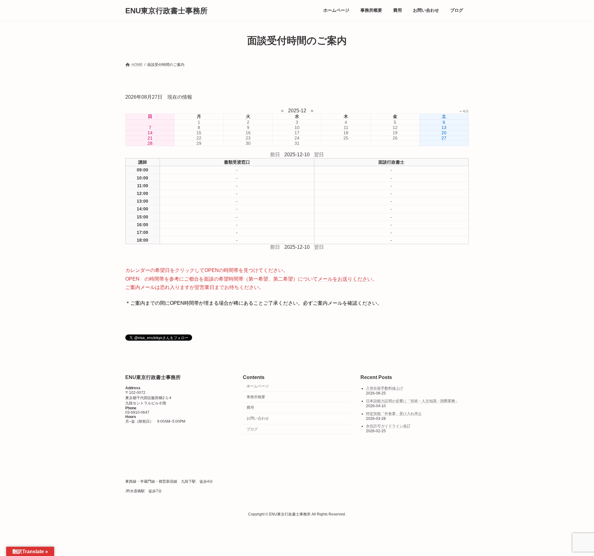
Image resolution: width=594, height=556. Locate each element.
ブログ (252, 429)
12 (395, 127)
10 (297, 127)
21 (150, 138)
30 (248, 143)
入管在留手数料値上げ (384, 388)
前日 (275, 154)
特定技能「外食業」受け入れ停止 (394, 414)
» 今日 (464, 111)
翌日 (319, 154)
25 (345, 138)
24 (297, 138)
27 (443, 138)
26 (395, 138)
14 (150, 132)
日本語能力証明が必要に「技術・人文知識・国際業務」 (412, 401)
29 (198, 143)
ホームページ (258, 386)
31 (297, 143)
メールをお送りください (345, 279)
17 (297, 132)
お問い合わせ (258, 418)
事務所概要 (256, 397)
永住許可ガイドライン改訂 (388, 426)
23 (248, 138)
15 (198, 132)
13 (443, 127)
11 (346, 127)
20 (443, 132)
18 (345, 132)
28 (150, 143)
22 (198, 138)
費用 (250, 408)
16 (248, 132)
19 (395, 132)
